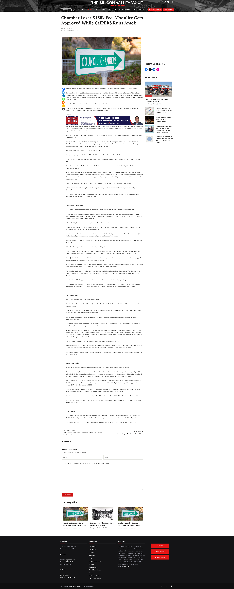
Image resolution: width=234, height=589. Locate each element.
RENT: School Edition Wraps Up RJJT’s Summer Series (163, 119)
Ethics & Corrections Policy (68, 577)
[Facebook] (63, 89)
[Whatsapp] (63, 99)
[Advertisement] (158, 50)
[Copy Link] (63, 105)
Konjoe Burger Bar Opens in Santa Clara (130, 434)
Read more (126, 566)
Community (80, 9)
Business (141, 9)
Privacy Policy (64, 575)
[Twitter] (63, 92)
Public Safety (112, 9)
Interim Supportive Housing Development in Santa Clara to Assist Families (129, 525)
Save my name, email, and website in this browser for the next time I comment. (87, 463)
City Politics (89, 9)
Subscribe (160, 545)
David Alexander (66, 28)
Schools (104, 9)
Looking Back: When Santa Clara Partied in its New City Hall (101, 524)
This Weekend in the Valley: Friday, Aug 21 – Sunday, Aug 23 (164, 110)
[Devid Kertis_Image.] (104, 120)
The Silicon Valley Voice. (77, 586)
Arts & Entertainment (124, 9)
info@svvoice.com (69, 560)
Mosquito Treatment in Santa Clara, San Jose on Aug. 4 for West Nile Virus (164, 139)
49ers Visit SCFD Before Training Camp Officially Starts (156, 100)
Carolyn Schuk (94, 528)
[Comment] (63, 109)
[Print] (63, 102)
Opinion (97, 9)
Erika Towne (148, 104)
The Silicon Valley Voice (117, 3)
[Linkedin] (63, 95)
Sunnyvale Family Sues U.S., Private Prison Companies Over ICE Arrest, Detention (164, 129)
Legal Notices (168, 9)
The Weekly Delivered (155, 9)
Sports (134, 9)
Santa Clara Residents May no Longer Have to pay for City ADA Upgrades (74, 525)
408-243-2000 (69, 562)
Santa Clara (65, 9)
